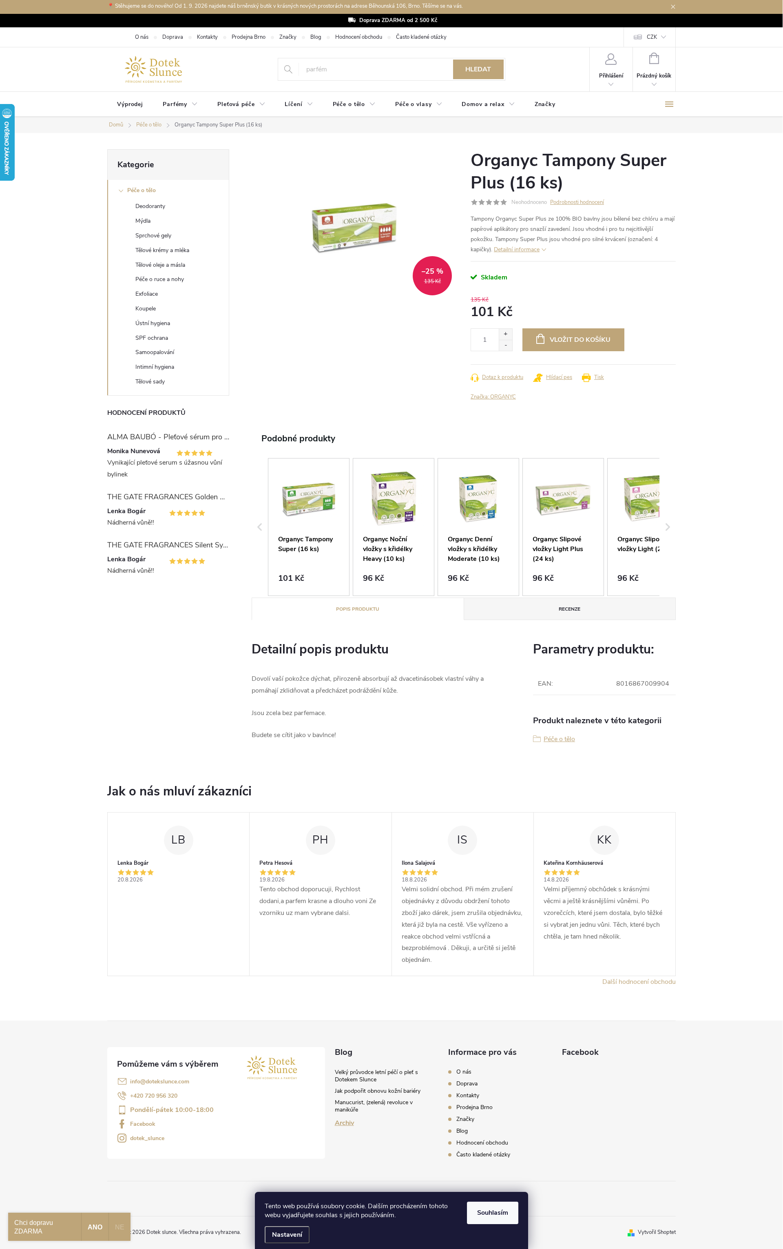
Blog (315, 37)
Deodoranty (150, 206)
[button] (260, 527)
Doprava (172, 37)
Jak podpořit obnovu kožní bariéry (377, 1091)
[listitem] (308, 527)
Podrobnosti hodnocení (577, 202)
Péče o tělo (141, 190)
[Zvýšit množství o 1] (505, 334)
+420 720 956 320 (153, 1096)
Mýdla (142, 221)
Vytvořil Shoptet (657, 1232)
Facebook (142, 1124)
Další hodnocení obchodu (639, 981)
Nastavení (287, 1234)
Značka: (493, 397)
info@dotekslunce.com (159, 1081)
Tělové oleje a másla (160, 265)
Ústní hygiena (152, 323)
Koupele (145, 308)
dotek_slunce (147, 1138)
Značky (287, 37)
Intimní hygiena (154, 367)
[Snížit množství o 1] (505, 345)
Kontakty (207, 37)
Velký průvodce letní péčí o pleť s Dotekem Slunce (376, 1075)
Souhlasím (492, 1212)
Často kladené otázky (421, 37)
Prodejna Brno (248, 37)
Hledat (478, 69)
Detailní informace (517, 249)
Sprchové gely (153, 235)
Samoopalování (154, 352)
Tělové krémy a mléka (162, 250)
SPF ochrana (151, 338)
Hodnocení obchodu (358, 37)
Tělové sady (150, 381)
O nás (141, 37)
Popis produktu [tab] (357, 609)
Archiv (344, 1123)
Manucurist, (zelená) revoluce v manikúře (374, 1106)
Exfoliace (146, 294)
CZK (652, 37)
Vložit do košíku (580, 339)
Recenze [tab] (569, 609)
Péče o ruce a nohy (159, 279)
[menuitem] (130, 104)
